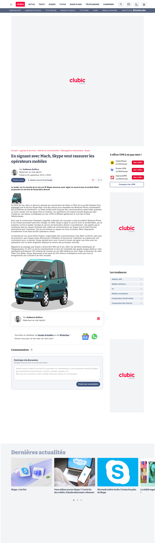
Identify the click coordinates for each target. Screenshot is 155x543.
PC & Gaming (51, 10)
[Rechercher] (120, 4)
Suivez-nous (18, 180)
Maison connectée (109, 10)
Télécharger (92, 4)
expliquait (15, 207)
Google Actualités (46, 335)
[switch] (136, 4)
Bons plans (76, 4)
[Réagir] (93, 180)
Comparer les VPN (127, 184)
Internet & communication (48, 151)
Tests (42, 4)
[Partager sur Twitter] (149, 531)
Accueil (14, 151)
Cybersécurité (15, 10)
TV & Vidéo (84, 10)
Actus (31, 4)
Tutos (62, 4)
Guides (52, 4)
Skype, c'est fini (18, 489)
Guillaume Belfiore (31, 169)
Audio (95, 10)
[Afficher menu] (11, 4)
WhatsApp (64, 335)
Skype (87, 151)
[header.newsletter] (128, 4)
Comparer (108, 4)
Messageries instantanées (72, 151)
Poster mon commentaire (88, 384)
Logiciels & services (33, 10)
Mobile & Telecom (68, 10)
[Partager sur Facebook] (149, 523)
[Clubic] (20, 4)
